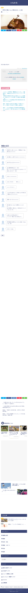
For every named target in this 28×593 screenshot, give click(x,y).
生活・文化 (5, 541)
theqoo (23, 68)
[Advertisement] (14, 48)
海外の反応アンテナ (7, 567)
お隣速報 (5, 582)
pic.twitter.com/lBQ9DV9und (14, 73)
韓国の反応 (5, 535)
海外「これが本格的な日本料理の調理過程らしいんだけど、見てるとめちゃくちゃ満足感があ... (14, 109)
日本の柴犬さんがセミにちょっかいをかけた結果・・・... (17, 520)
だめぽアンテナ (6, 570)
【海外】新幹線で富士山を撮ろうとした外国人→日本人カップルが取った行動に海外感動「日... (14, 97)
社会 (4, 548)
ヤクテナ (5, 579)
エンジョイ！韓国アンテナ (9, 576)
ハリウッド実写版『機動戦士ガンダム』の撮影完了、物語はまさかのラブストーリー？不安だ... (14, 93)
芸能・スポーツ (6, 545)
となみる (14, 3)
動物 (2, 7)
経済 (4, 551)
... (3, 417)
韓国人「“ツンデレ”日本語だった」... (17, 524)
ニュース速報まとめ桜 (8, 573)
